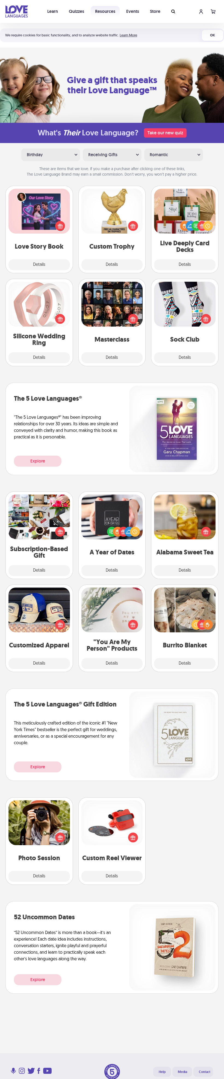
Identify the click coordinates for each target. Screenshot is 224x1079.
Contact (204, 1072)
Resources (105, 11)
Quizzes (76, 11)
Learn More (128, 35)
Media (182, 1072)
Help (162, 1072)
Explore (37, 461)
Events (132, 11)
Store (155, 11)
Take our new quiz (165, 133)
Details (39, 265)
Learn (52, 11)
